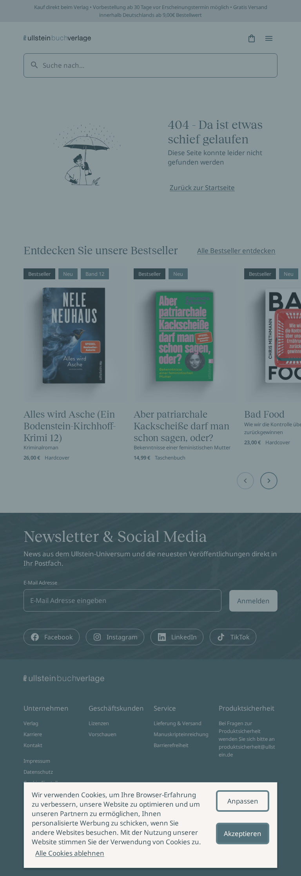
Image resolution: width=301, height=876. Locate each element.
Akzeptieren (242, 833)
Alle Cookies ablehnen (69, 853)
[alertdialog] (150, 825)
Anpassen (242, 800)
